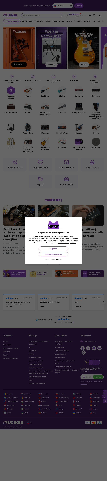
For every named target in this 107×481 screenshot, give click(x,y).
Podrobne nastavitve (53, 254)
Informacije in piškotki (53, 259)
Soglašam (53, 248)
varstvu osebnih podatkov (67, 243)
